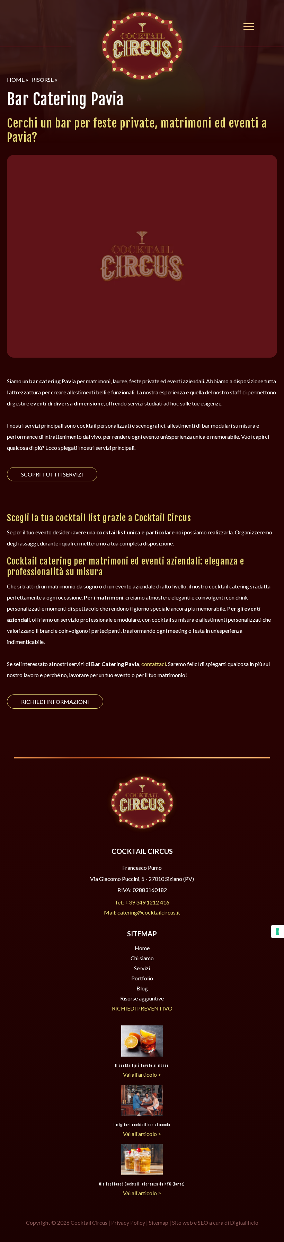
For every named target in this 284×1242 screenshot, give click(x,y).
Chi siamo (142, 958)
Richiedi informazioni (55, 701)
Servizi (142, 968)
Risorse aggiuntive (142, 998)
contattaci (153, 664)
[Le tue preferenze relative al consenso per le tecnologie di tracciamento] (277, 931)
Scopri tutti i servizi (52, 474)
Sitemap (158, 1222)
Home (142, 948)
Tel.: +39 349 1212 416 (142, 902)
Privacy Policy (128, 1222)
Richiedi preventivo (142, 1008)
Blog (142, 988)
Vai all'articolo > (142, 1074)
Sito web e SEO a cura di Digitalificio (215, 1222)
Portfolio (142, 978)
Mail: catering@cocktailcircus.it (142, 912)
